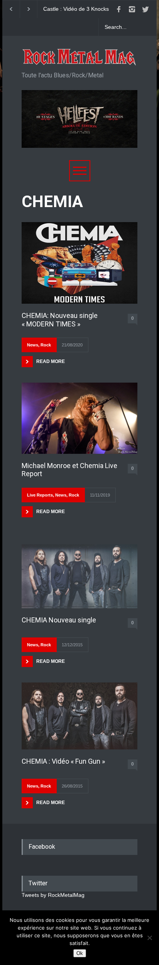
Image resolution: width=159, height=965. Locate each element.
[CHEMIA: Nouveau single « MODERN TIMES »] (79, 263)
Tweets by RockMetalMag (53, 895)
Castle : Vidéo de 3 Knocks (76, 9)
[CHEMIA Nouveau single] (79, 576)
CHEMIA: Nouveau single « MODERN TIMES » (60, 319)
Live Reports (40, 495)
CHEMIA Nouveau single (59, 620)
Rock (46, 345)
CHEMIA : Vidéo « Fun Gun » (63, 761)
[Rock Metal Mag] (79, 57)
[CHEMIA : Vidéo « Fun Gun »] (79, 715)
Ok (79, 953)
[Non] (149, 938)
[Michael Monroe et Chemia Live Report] (79, 418)
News (32, 345)
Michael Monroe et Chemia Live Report (69, 470)
